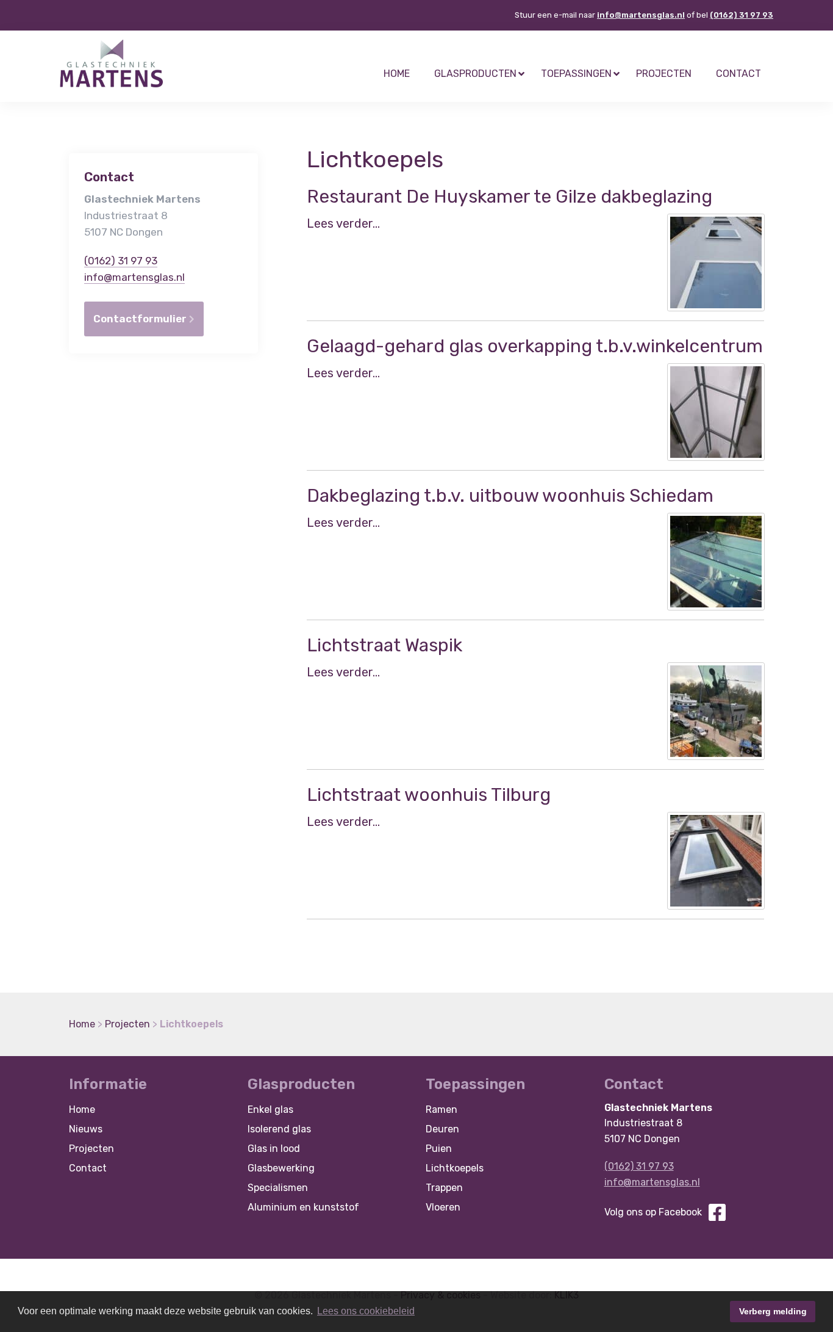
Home (397, 73)
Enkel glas (270, 1109)
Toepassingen (576, 73)
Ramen (441, 1109)
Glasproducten (475, 73)
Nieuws (85, 1129)
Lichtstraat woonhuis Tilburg (429, 795)
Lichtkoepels (455, 1168)
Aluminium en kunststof (303, 1207)
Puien (439, 1148)
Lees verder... (343, 223)
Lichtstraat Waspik (384, 645)
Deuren (442, 1129)
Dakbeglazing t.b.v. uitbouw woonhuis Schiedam (510, 496)
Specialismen (278, 1187)
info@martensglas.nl (641, 15)
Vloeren (443, 1207)
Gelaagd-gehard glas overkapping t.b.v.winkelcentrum (535, 346)
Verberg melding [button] (773, 1311)
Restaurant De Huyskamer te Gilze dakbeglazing (509, 197)
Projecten (664, 73)
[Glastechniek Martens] (111, 63)
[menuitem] (396, 74)
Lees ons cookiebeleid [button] (366, 1311)
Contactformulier (141, 319)
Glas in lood (274, 1148)
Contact (738, 73)
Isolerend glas (279, 1129)
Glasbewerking (281, 1168)
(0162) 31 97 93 (741, 15)
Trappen (444, 1187)
